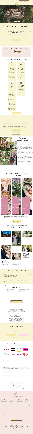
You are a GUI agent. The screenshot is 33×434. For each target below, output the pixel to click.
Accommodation (19, 402)
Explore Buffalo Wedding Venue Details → (16, 312)
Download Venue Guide (4, 401)
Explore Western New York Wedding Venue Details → (16, 321)
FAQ (1, 402)
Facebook (20, 421)
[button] (17, 21)
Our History (10, 403)
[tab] (5, 363)
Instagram (13, 421)
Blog (25, 402)
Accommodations (11, 402)
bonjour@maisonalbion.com (21, 337)
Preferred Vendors (27, 403)
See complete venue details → (20, 164)
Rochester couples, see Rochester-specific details (16, 430)
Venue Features (11, 401)
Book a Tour (2, 400)
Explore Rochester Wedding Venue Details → (16, 316)
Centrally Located (17, 382)
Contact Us (26, 404)
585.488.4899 (3, 413)
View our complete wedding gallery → (16, 267)
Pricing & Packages (27, 400)
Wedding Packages (11, 400)
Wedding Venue (19, 400)
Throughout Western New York (17, 383)
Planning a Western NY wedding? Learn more (16, 431)
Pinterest (16, 421)
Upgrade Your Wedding (20, 401)
